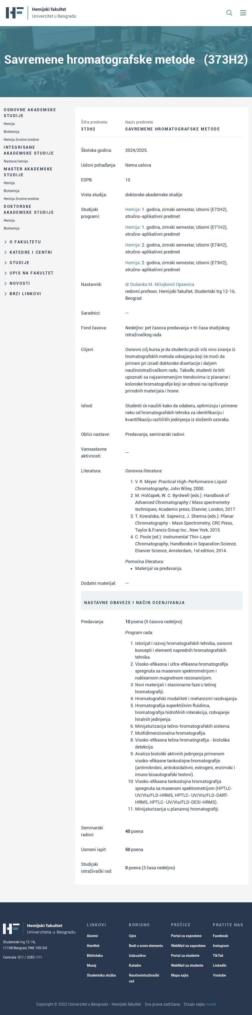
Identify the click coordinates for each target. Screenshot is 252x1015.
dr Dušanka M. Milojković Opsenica (159, 284)
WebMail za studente (187, 965)
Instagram (221, 946)
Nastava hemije (16, 161)
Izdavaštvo (137, 956)
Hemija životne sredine (21, 140)
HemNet (93, 946)
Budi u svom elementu (146, 946)
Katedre (135, 965)
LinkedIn (219, 965)
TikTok (218, 956)
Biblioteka (95, 956)
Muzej (91, 965)
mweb (210, 1004)
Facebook (220, 936)
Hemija (9, 124)
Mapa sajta (180, 975)
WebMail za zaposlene (188, 946)
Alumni (92, 936)
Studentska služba (101, 975)
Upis (132, 936)
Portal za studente (185, 956)
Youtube (219, 975)
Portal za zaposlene (186, 936)
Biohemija (11, 132)
